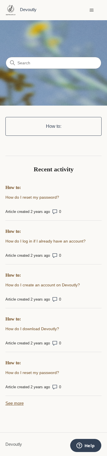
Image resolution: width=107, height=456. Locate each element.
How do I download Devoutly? (32, 328)
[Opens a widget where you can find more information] (85, 446)
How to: (13, 187)
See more (14, 403)
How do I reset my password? (32, 197)
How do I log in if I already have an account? (45, 241)
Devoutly (13, 444)
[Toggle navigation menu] (91, 10)
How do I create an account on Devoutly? (42, 285)
